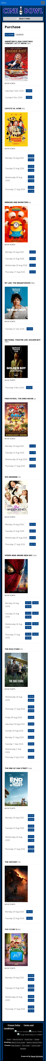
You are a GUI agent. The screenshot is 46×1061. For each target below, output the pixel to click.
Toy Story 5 (11, 929)
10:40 (31, 975)
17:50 (31, 160)
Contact (36, 1039)
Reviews (23, 1048)
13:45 (31, 815)
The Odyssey (11, 862)
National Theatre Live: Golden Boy (23, 340)
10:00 (32, 459)
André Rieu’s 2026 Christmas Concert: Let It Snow (19, 42)
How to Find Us (18, 1039)
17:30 (31, 840)
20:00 (31, 700)
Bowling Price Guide (18, 1042)
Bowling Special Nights (34, 1042)
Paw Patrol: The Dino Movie (19, 398)
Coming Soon (36, 1045)
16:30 (35, 602)
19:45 (28, 606)
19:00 (29, 329)
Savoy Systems (37, 1056)
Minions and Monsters (16, 202)
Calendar (19, 35)
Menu (3, 3)
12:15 (31, 836)
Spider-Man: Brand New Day (18, 555)
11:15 (32, 446)
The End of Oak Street (16, 768)
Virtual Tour (29, 1039)
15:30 (29, 90)
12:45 (31, 156)
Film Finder (26, 1045)
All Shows (9, 35)
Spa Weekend (11, 477)
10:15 (32, 252)
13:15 (28, 602)
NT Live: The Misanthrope (17, 283)
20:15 (32, 524)
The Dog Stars (12, 649)
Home (9, 1039)
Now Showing (15, 1045)
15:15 (31, 979)
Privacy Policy (14, 1025)
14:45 (31, 696)
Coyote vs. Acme (13, 108)
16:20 (29, 911)
